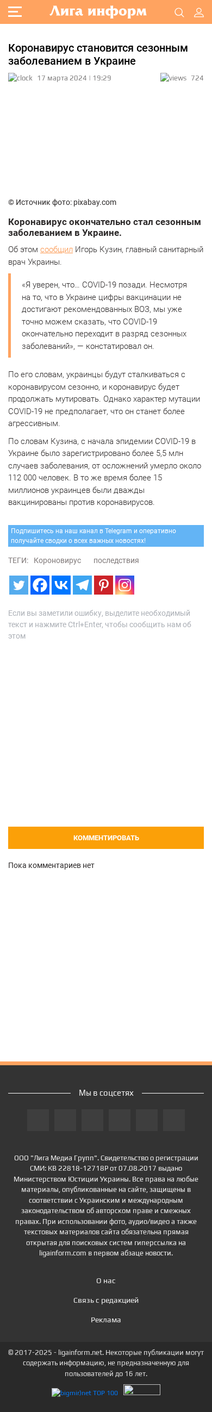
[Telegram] (82, 585)
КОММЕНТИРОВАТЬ (106, 838)
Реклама (106, 1319)
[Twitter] (18, 585)
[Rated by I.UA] (142, 1392)
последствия (116, 560)
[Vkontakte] (61, 585)
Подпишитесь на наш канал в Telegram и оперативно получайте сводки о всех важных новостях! (93, 536)
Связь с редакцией (106, 1300)
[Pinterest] (103, 585)
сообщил (56, 249)
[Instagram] (124, 585)
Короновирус (57, 560)
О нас (106, 1280)
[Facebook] (39, 585)
